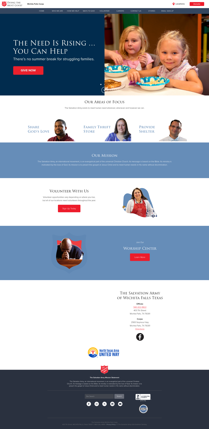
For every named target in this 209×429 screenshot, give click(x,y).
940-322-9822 (139, 307)
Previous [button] (6, 55)
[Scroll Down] (104, 90)
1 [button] (101, 84)
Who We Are (57, 11)
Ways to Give (89, 11)
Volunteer (104, 11)
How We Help (73, 11)
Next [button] (203, 55)
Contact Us (136, 11)
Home (41, 11)
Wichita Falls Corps (35, 4)
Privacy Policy (111, 424)
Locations (180, 4)
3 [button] (108, 84)
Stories (151, 11)
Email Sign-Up (167, 11)
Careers (120, 11)
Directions (139, 329)
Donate (197, 4)
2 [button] (104, 84)
